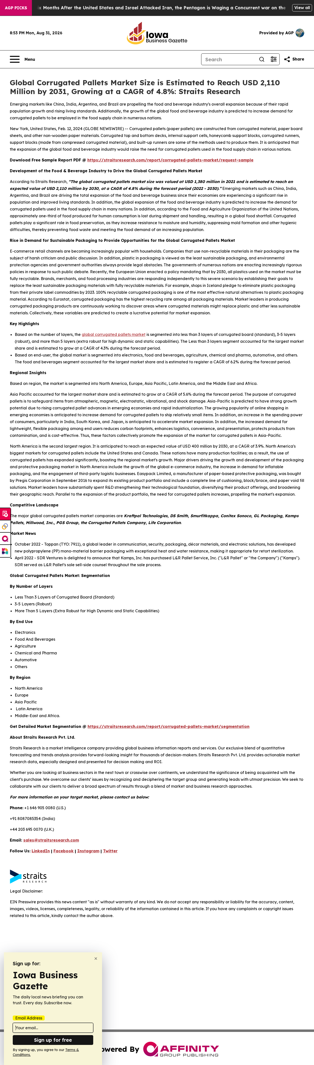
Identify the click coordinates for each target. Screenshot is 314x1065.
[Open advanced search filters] (273, 59)
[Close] (95, 958)
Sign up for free (53, 1040)
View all (302, 7)
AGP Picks (16, 7)
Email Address (28, 1018)
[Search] (262, 59)
